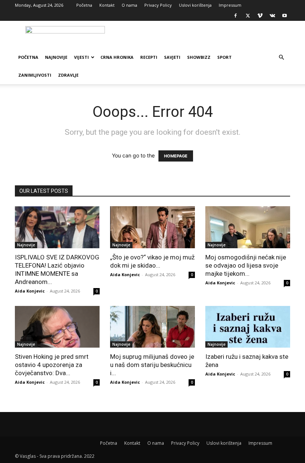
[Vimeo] (260, 15)
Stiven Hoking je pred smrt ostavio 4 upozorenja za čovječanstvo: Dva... (52, 365)
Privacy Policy (158, 5)
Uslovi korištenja (195, 5)
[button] (281, 57)
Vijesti (81, 57)
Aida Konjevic (30, 291)
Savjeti (172, 57)
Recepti (148, 57)
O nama (129, 5)
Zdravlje (68, 75)
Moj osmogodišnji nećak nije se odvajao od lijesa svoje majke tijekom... (245, 265)
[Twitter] (247, 15)
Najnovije (56, 57)
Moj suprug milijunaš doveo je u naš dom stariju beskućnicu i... (152, 365)
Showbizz (199, 57)
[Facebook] (235, 15)
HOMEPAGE (175, 156)
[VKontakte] (272, 15)
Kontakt (107, 5)
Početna (84, 5)
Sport (224, 57)
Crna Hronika (117, 57)
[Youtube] (284, 15)
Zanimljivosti (34, 75)
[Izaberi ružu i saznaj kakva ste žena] (247, 327)
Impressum (230, 5)
